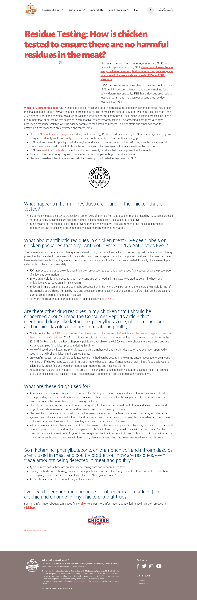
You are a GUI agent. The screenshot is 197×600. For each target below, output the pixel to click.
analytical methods (53, 150)
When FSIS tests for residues (41, 107)
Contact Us (141, 580)
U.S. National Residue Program (53, 134)
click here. (108, 298)
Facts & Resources (117, 10)
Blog (136, 10)
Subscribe (141, 584)
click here (86, 503)
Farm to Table (74, 10)
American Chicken (51, 10)
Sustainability (96, 10)
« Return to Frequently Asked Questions (35, 530)
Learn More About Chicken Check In (56, 589)
